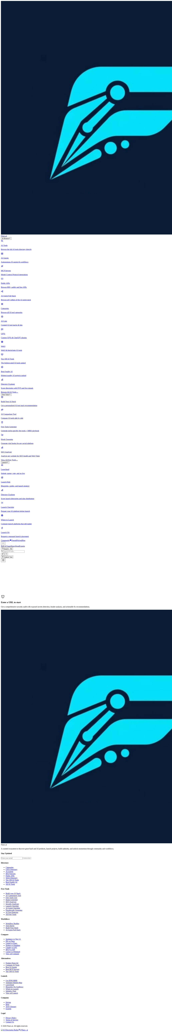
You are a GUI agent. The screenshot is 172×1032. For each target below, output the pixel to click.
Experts (22, 546)
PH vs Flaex (10, 941)
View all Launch (12, 993)
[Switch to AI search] (2, 554)
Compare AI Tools (12, 965)
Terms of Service (12, 1020)
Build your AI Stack (13, 893)
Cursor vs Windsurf (13, 952)
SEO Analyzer (11, 902)
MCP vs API (10, 950)
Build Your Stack (12, 928)
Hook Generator (12, 900)
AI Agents (9, 872)
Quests (13, 540)
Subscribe (27, 858)
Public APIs (10, 876)
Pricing (19, 540)
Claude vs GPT (11, 948)
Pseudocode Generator (14, 910)
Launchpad (10, 985)
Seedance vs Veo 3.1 (13, 939)
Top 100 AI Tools (12, 880)
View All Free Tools (9, 460)
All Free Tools (11, 914)
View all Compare (12, 954)
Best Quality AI (11, 882)
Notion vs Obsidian (13, 945)
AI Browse (5, 238)
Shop (13, 546)
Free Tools (5, 395)
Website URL (6, 581)
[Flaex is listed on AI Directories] (10, 1030)
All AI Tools (10, 884)
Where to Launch (12, 989)
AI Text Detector (12, 912)
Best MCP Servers (12, 969)
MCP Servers (10, 874)
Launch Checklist (12, 906)
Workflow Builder (12, 924)
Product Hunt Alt (12, 963)
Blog (23, 540)
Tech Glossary (11, 1007)
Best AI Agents (11, 967)
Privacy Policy (11, 1018)
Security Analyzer (12, 904)
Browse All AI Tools (9, 392)
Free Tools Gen (11, 898)
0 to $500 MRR (11, 981)
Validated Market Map (14, 983)
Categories (9, 867)
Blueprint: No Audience (14, 987)
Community (5, 540)
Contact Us (10, 1022)
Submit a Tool (11, 991)
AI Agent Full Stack (13, 930)
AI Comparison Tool (13, 896)
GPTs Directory (11, 869)
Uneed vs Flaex (11, 943)
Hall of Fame (6, 546)
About (17, 546)
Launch (4, 462)
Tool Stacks (10, 926)
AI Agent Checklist (13, 908)
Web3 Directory (11, 878)
